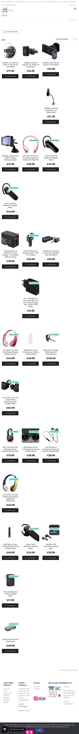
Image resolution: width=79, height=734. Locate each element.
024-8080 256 (8, 2)
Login (73, 5)
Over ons (6, 689)
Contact (6, 695)
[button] (10, 76)
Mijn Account (7, 693)
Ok (39, 730)
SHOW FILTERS (12, 32)
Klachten (6, 698)
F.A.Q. (5, 691)
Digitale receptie (24, 710)
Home (70, 19)
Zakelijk (5, 702)
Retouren (6, 700)
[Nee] (77, 728)
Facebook (37, 689)
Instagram (37, 687)
